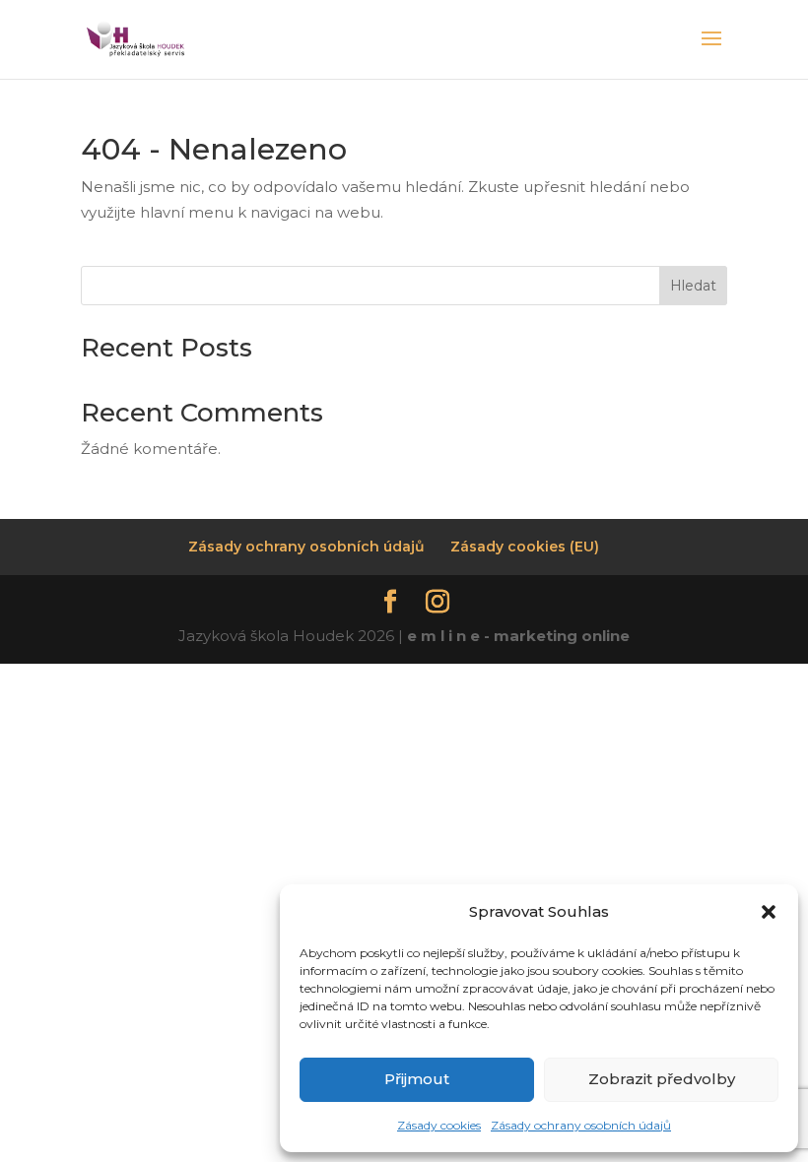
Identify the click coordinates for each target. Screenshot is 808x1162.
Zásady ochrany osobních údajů (581, 1125)
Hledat (693, 285)
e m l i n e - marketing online (518, 635)
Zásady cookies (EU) (524, 546)
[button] (768, 912)
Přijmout (416, 1078)
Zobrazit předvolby (661, 1078)
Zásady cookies (439, 1125)
